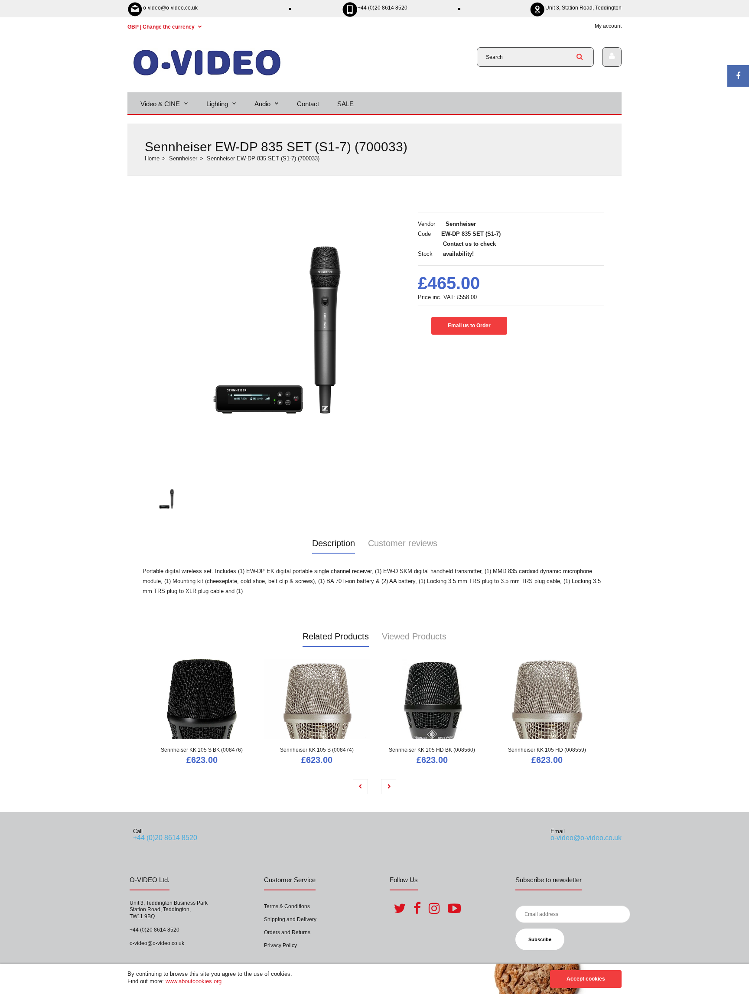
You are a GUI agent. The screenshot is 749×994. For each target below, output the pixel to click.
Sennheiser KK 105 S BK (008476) (202, 750)
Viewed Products (414, 636)
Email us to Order (469, 326)
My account (608, 26)
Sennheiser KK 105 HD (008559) (547, 750)
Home (152, 158)
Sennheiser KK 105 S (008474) (317, 750)
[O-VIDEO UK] (207, 75)
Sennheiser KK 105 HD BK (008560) (432, 750)
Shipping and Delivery (290, 919)
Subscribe (539, 939)
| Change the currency (161, 27)
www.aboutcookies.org (193, 981)
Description (333, 543)
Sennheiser (183, 158)
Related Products (336, 636)
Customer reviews (402, 543)
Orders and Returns (287, 932)
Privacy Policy (280, 945)
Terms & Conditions (287, 906)
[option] (277, 330)
